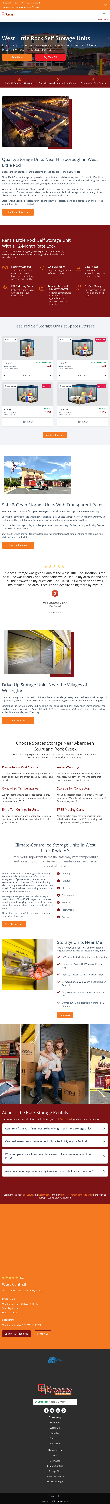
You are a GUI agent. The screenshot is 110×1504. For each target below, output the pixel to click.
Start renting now (55, 435)
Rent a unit (103, 19)
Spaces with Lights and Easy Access (21, 6)
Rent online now (18, 545)
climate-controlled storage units (76, 1194)
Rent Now (17, 57)
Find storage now (14, 924)
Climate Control (55, 1465)
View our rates (18, 720)
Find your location (18, 212)
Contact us (65, 1119)
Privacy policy (55, 1496)
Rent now (65, 1015)
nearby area (44, 1194)
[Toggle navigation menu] (105, 13)
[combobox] (55, 1402)
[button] (49, 612)
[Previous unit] (4, 375)
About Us (55, 1427)
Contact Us (55, 1438)
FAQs (55, 1455)
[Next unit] (50, 375)
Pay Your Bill (50, 57)
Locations (55, 1422)
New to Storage (55, 1481)
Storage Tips (55, 1471)
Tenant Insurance (55, 1476)
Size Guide (55, 1460)
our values (28, 1194)
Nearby (55, 1433)
